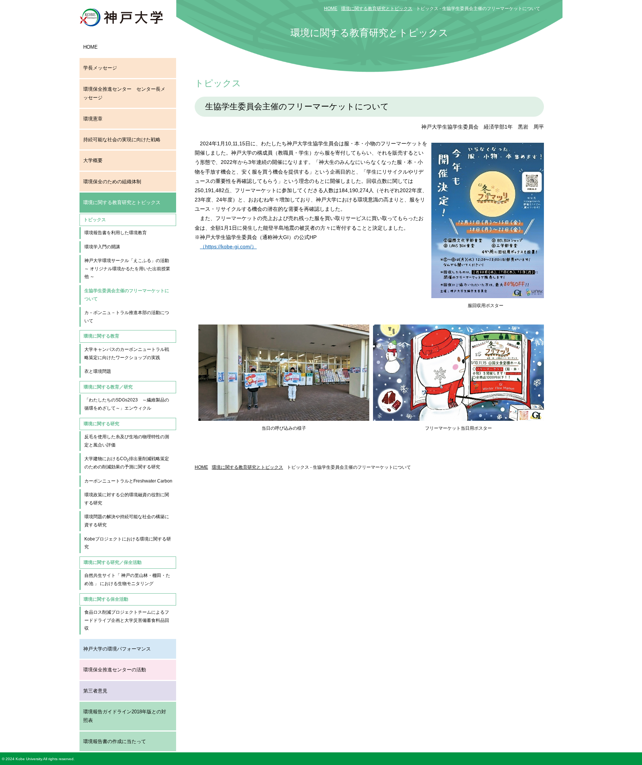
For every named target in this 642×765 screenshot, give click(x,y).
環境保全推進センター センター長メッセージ (124, 93)
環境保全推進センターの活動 (114, 669)
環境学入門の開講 (102, 246)
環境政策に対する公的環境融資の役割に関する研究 (126, 499)
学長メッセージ (100, 68)
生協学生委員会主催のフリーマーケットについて (126, 294)
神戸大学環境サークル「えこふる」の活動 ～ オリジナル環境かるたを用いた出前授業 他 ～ (129, 268)
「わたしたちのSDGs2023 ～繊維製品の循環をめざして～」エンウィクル (126, 404)
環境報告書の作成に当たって (114, 741)
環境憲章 (93, 119)
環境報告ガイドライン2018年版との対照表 (124, 716)
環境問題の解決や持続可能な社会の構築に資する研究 (126, 520)
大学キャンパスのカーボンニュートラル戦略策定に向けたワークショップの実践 (126, 353)
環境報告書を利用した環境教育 (115, 232)
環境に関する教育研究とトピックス (121, 202)
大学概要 (93, 160)
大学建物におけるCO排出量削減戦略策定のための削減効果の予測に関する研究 (126, 462)
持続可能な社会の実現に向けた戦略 (121, 139)
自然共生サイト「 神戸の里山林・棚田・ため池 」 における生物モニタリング (127, 579)
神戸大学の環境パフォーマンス (117, 649)
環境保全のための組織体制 (112, 181)
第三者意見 (95, 691)
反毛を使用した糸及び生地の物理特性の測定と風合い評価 (126, 441)
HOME (90, 47)
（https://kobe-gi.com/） (228, 246)
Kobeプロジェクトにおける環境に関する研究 (127, 543)
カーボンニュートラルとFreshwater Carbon (128, 481)
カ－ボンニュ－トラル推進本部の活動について (126, 316)
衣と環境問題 (97, 371)
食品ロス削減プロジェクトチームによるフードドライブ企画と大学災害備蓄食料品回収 (126, 620)
